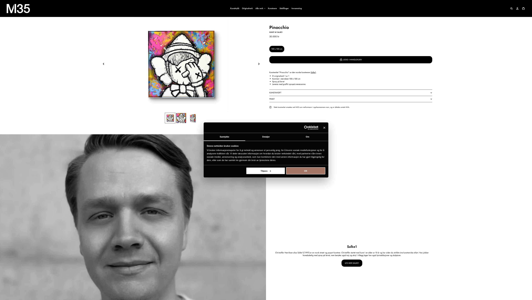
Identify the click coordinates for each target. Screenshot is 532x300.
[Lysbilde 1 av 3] (170, 118)
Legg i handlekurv (352, 59)
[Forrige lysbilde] (103, 64)
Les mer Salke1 (352, 263)
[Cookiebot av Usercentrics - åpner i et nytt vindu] (306, 128)
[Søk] (511, 8)
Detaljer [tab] (266, 137)
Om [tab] (307, 137)
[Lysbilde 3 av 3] (192, 118)
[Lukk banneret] (324, 128)
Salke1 (313, 72)
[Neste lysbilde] (260, 64)
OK (305, 171)
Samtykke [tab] (224, 137)
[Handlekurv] (523, 8)
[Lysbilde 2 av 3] (181, 118)
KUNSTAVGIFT (275, 92)
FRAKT (272, 99)
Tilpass (264, 171)
